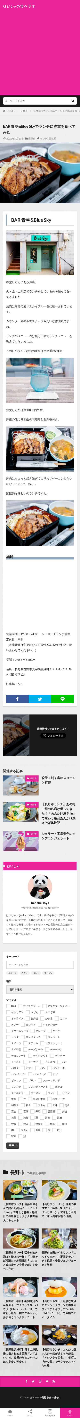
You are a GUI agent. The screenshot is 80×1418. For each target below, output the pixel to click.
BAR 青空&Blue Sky (31, 220)
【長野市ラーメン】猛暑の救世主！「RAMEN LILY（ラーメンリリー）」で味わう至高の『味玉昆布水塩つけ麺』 (59, 1210)
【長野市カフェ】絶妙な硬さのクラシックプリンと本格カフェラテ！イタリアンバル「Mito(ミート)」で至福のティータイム (59, 1309)
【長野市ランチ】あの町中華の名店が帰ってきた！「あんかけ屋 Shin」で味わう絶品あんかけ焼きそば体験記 (59, 813)
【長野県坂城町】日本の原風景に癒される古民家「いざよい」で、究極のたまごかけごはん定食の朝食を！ (20, 1355)
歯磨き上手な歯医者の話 (46, 929)
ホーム (10, 1415)
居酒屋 (52, 138)
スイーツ (12, 973)
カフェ (25, 973)
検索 (11, 1145)
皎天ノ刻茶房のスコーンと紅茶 (58, 780)
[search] (73, 101)
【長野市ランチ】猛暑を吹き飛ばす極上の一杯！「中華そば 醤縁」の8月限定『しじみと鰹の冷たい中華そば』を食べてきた (20, 1260)
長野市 (24, 110)
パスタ (36, 973)
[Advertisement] (40, 50)
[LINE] (62, 699)
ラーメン (48, 973)
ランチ (43, 138)
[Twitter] (40, 699)
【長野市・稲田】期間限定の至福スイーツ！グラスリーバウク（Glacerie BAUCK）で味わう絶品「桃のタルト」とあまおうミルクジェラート (20, 1309)
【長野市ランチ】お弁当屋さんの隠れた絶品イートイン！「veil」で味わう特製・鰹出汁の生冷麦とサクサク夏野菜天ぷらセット (20, 1212)
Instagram (50, 1415)
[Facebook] (17, 699)
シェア (30, 1415)
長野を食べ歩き (50, 1397)
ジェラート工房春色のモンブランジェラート (58, 836)
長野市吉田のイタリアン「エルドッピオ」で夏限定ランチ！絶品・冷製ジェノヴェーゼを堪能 (59, 1258)
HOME (10, 110)
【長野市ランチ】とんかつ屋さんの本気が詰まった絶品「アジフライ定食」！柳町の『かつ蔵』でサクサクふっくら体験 (59, 1357)
